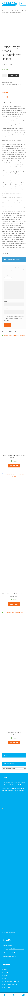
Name (6, 301)
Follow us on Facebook (9, 953)
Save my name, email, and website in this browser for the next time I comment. (14, 318)
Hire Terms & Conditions (10, 984)
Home (5, 10)
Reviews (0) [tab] (5, 97)
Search (14, 995)
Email (6, 309)
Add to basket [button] (14, 465)
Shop (5, 978)
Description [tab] (5, 92)
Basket (22, 994)
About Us (6, 972)
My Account (4, 995)
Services (6, 975)
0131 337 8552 (8, 945)
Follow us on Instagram (9, 956)
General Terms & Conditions (11, 981)
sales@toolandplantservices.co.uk (15, 949)
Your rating (7, 276)
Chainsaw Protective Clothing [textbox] (13, 768)
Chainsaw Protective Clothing (14, 10)
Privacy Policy (7, 987)
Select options (14, 604)
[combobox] (14, 768)
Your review (7, 280)
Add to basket (14, 75)
